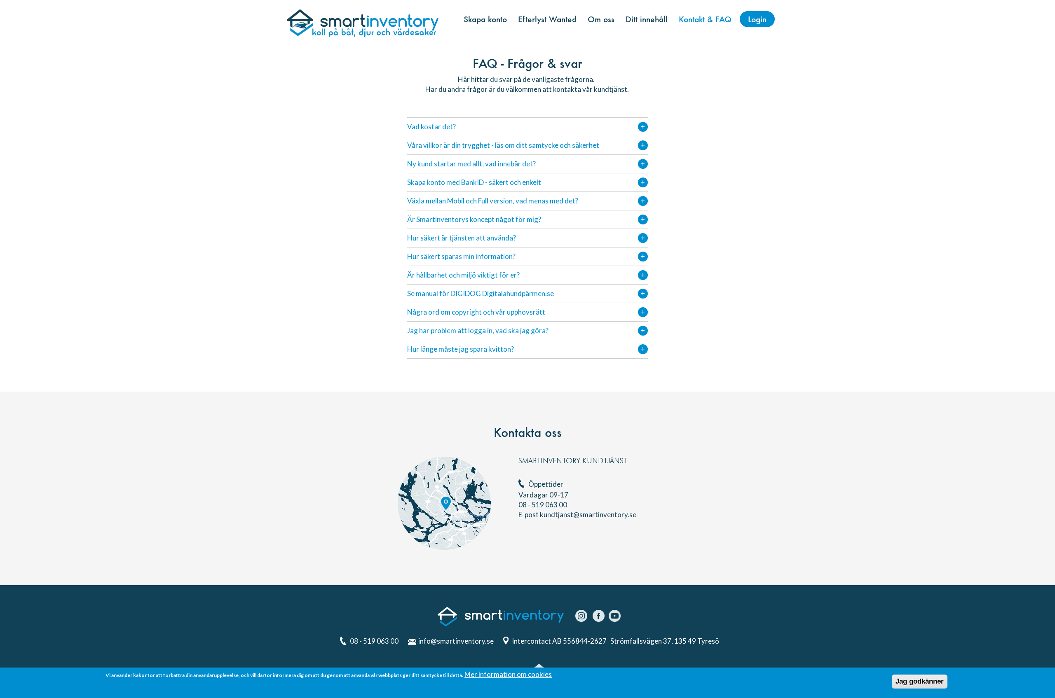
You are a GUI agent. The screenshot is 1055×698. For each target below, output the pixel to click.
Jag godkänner (920, 681)
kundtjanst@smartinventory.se (588, 514)
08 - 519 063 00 (374, 641)
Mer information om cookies (508, 674)
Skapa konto (485, 19)
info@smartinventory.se (456, 641)
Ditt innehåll (647, 19)
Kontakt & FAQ (705, 19)
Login (757, 19)
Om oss (601, 19)
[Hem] (362, 22)
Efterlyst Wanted (547, 19)
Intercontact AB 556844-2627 (560, 641)
